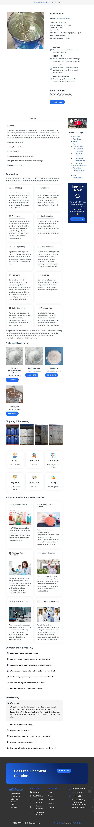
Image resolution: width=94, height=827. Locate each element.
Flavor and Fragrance (79, 157)
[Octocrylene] (14, 394)
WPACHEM (77, 823)
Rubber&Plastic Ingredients (79, 162)
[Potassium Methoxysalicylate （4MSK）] (14, 356)
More (74, 175)
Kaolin (75, 141)
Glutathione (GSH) (34, 368)
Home (35, 2)
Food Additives (78, 148)
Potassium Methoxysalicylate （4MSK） (14, 370)
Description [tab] (34, 119)
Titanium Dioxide (78, 146)
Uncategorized (77, 178)
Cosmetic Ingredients (45, 2)
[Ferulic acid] (54, 356)
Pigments (76, 144)
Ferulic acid (53, 368)
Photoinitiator (77, 168)
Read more (12, 379)
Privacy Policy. (59, 823)
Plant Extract (77, 139)
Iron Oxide (76, 136)
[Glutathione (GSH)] (34, 356)
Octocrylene (14, 407)
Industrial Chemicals (79, 165)
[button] (51, 94)
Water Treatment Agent (79, 172)
